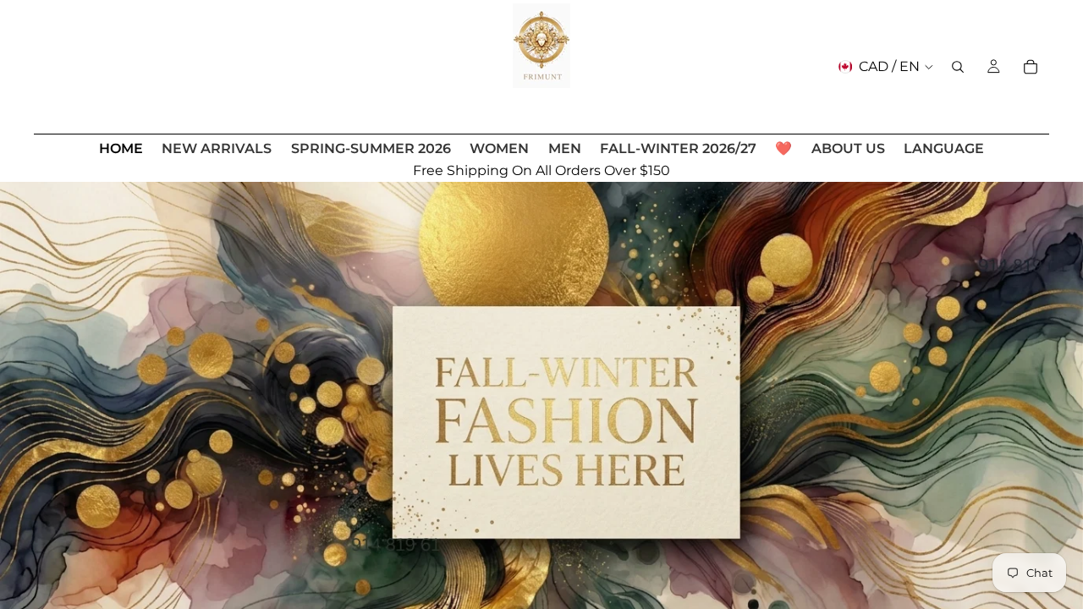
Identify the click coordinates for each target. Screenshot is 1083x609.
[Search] (957, 66)
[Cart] (1030, 66)
